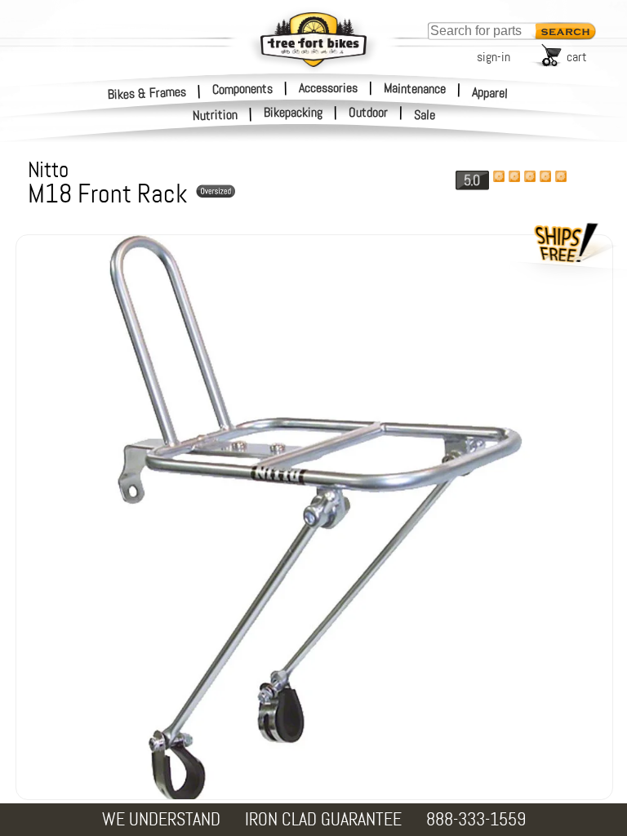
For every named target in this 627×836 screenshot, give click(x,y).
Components (242, 88)
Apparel (490, 92)
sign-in (493, 56)
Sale (425, 115)
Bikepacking (293, 113)
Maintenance (415, 88)
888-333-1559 (476, 819)
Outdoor (368, 113)
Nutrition (215, 114)
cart (577, 56)
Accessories (328, 87)
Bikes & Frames (147, 92)
